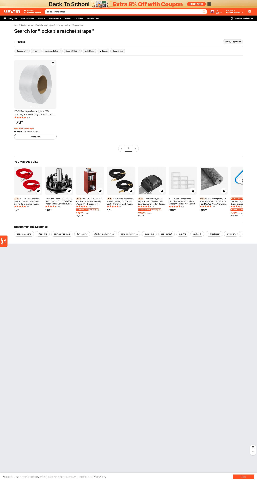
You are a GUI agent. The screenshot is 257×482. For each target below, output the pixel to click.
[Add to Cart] (38, 191)
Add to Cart (35, 137)
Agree (243, 477)
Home (16, 25)
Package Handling (64, 25)
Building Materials (27, 25)
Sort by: (228, 42)
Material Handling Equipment (45, 25)
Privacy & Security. (100, 477)
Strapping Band (77, 25)
